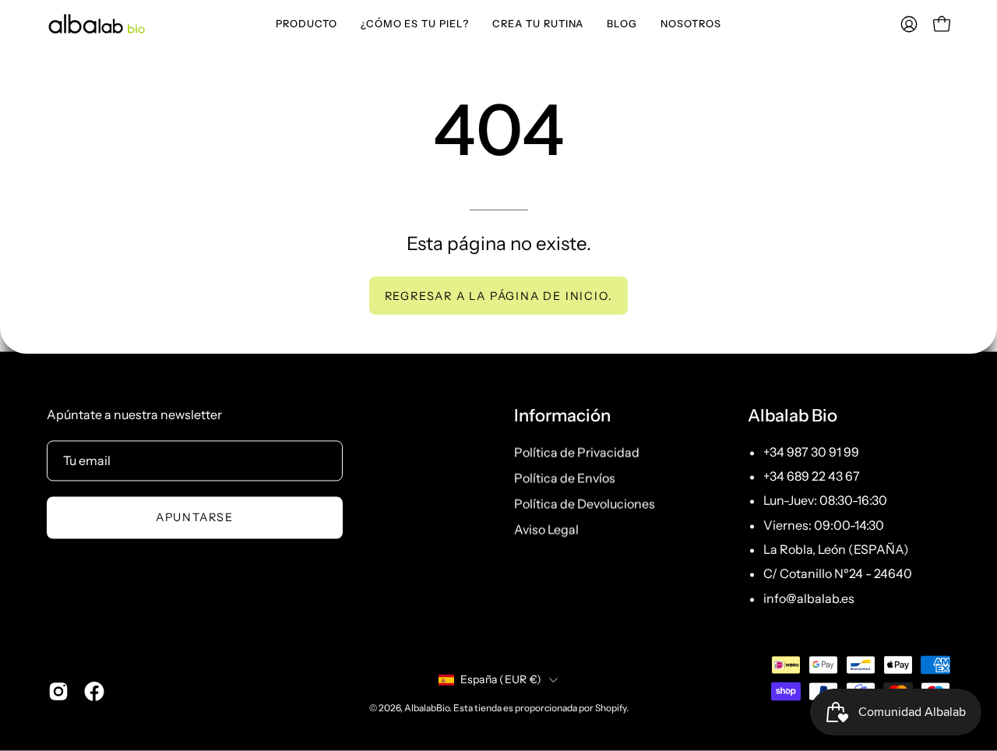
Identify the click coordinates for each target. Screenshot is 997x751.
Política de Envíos (564, 477)
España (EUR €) (501, 680)
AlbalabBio (426, 708)
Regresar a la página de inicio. (499, 296)
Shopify (610, 708)
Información (562, 416)
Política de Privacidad (576, 452)
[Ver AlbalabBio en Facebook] (94, 691)
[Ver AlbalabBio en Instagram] (58, 691)
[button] (306, 24)
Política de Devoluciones (584, 503)
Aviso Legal (546, 529)
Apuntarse (195, 518)
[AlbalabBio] (97, 24)
